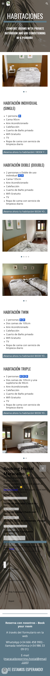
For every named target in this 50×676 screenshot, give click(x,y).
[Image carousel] (25, 73)
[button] (3, 3)
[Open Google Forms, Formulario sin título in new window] (42, 468)
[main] (25, 17)
